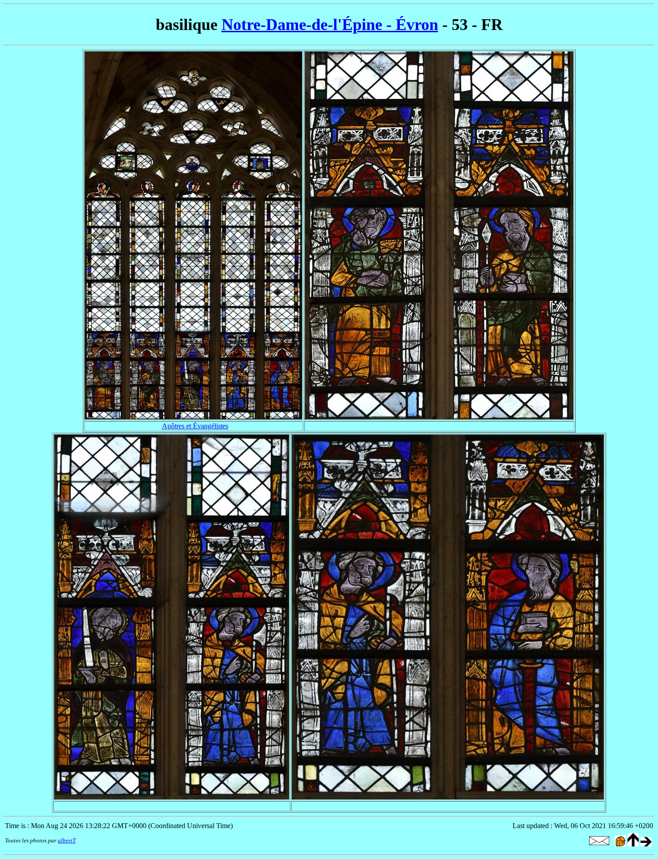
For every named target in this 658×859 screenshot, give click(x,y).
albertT (67, 840)
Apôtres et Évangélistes (195, 426)
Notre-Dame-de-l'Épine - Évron (330, 25)
